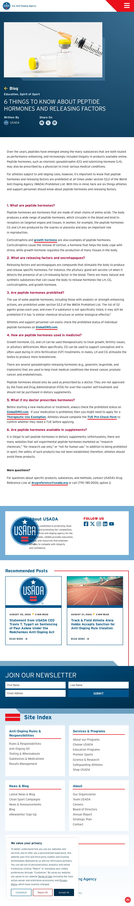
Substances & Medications (26, 758)
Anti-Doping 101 (19, 748)
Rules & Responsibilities (25, 743)
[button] (126, 5)
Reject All (43, 892)
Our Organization (84, 794)
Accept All (64, 892)
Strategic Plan (82, 819)
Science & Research (86, 759)
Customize (21, 892)
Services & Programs (89, 731)
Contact (78, 824)
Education (11, 94)
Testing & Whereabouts (24, 753)
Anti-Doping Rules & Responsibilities (25, 733)
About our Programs (86, 739)
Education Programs (86, 749)
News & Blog (19, 786)
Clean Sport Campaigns (24, 799)
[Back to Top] (127, 899)
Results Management (23, 763)
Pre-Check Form (102, 417)
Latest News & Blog (22, 794)
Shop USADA (81, 769)
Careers (78, 804)
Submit (98, 693)
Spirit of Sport (30, 94)
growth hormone (45, 240)
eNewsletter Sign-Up (23, 814)
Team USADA (82, 799)
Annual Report (82, 814)
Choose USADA (83, 744)
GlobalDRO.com (46, 327)
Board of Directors (85, 809)
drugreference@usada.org (50, 482)
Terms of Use (45, 876)
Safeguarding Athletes (88, 764)
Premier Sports (83, 754)
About (77, 786)
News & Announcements (25, 804)
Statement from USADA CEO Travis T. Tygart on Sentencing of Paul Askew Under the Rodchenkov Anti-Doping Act (33, 626)
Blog (12, 809)
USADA (14, 122)
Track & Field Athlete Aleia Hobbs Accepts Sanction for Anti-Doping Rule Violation (93, 624)
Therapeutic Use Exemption (26, 417)
